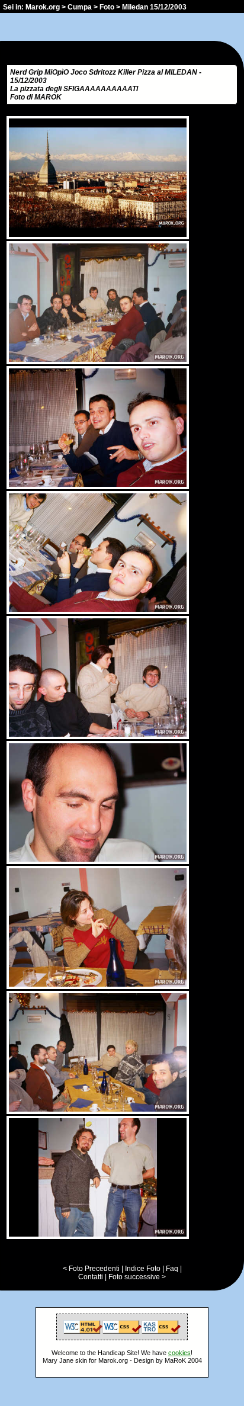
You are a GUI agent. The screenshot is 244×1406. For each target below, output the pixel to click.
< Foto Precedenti (91, 1268)
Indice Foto (142, 1268)
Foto (106, 7)
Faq (172, 1268)
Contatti (90, 1277)
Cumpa (80, 7)
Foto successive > (137, 1277)
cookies (179, 1352)
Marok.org (42, 7)
